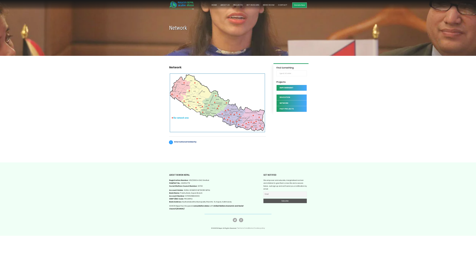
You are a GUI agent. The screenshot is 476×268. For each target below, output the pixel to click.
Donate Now (299, 5)
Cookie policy (259, 228)
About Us (225, 5)
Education (285, 97)
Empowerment (286, 87)
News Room (268, 5)
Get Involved (252, 5)
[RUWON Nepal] (241, 221)
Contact (282, 5)
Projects (238, 5)
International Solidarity (185, 142)
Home (214, 5)
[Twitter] (235, 221)
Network (284, 103)
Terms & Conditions (245, 228)
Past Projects (287, 109)
